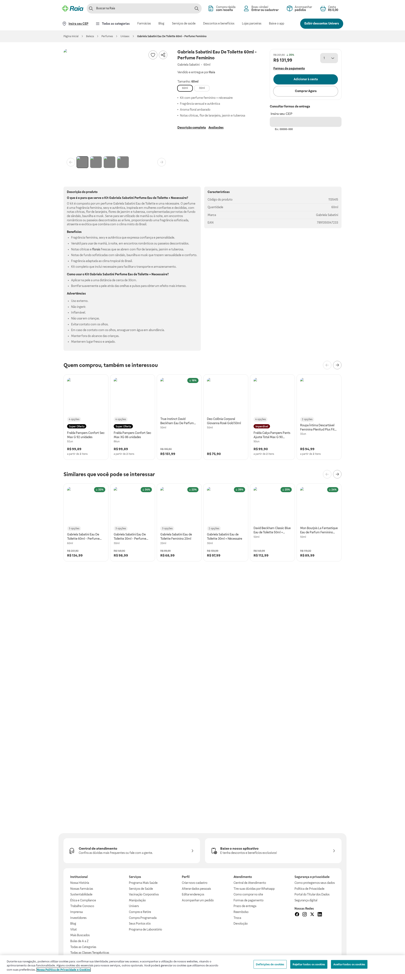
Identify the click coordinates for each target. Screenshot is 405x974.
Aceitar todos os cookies (349, 964)
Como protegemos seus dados (314, 882)
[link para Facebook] (297, 915)
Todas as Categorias (83, 947)
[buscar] (196, 8)
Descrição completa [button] (191, 127)
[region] (202, 964)
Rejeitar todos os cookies (309, 964)
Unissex (125, 36)
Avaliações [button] (216, 127)
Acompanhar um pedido (198, 900)
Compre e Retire (140, 912)
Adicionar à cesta (306, 79)
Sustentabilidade (81, 894)
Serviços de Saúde (141, 888)
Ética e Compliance (83, 900)
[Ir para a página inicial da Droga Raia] (72, 8)
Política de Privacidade (309, 888)
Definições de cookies (270, 964)
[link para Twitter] (312, 915)
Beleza (90, 36)
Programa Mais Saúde (143, 882)
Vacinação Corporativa (144, 894)
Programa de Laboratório (145, 929)
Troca (237, 918)
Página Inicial (70, 36)
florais (96, 249)
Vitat (73, 929)
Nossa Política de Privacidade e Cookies (63, 969)
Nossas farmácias (81, 888)
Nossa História (79, 882)
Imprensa (76, 912)
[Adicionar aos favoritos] (153, 55)
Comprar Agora (306, 91)
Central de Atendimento (250, 882)
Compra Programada (143, 918)
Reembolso (241, 912)
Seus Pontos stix (140, 923)
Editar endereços (193, 894)
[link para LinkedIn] (319, 915)
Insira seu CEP (281, 114)
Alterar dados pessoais (196, 888)
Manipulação (137, 900)
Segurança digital (305, 900)
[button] (116, 102)
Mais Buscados (80, 935)
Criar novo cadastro (194, 882)
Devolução (241, 923)
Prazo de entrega (245, 906)
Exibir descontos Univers (321, 23)
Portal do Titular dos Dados (311, 894)
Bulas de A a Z (79, 941)
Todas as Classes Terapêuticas (89, 952)
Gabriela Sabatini (327, 215)
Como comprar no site (248, 894)
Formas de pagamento (248, 900)
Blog (73, 923)
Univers (134, 906)
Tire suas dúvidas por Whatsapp (254, 888)
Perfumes (107, 36)
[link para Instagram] (304, 915)
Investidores (78, 918)
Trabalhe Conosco (82, 906)
